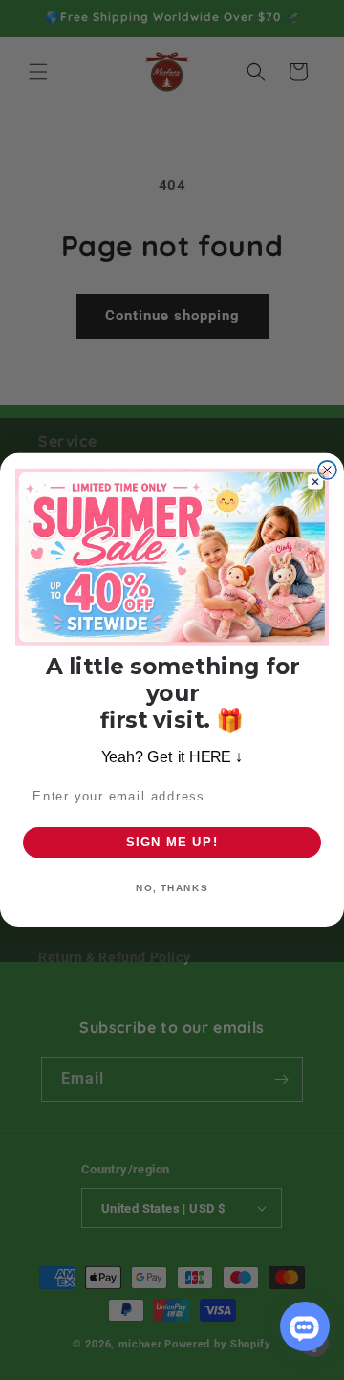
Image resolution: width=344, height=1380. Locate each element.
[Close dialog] (327, 470)
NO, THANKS (172, 888)
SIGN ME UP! (172, 842)
